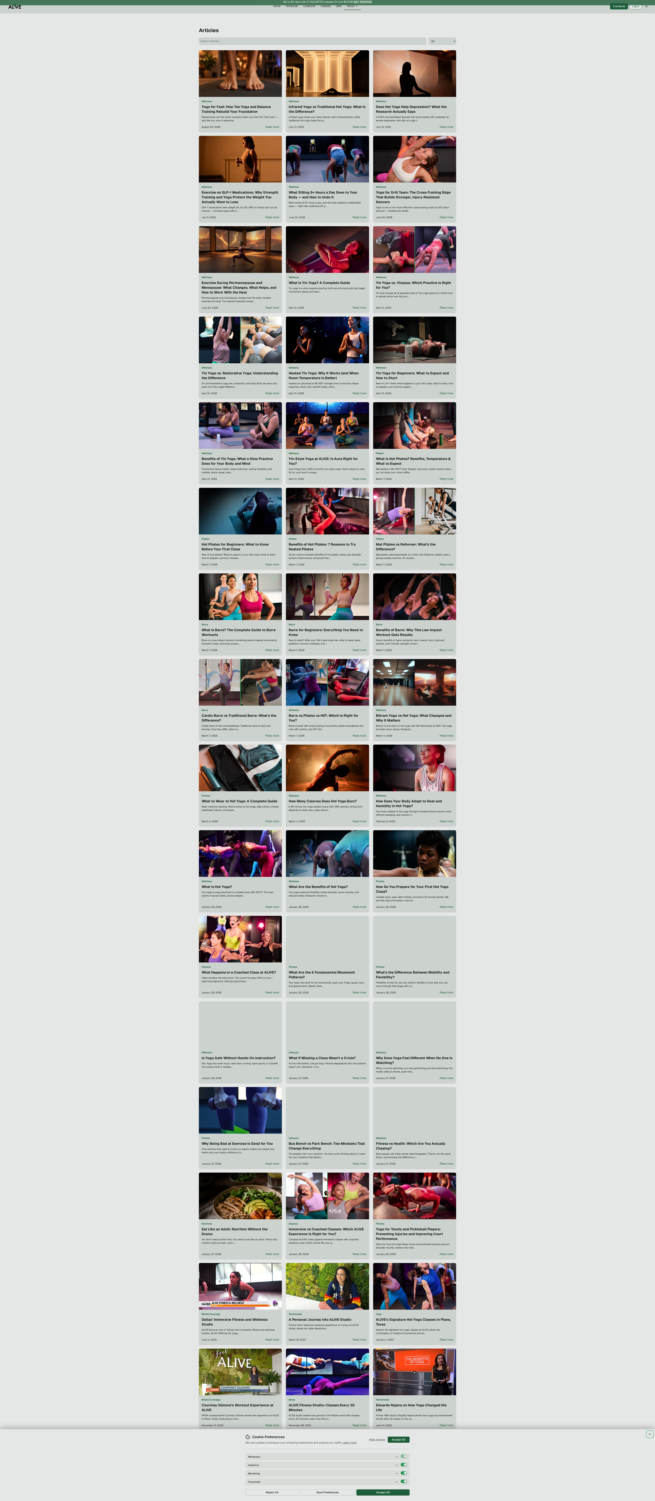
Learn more (350, 1442)
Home (276, 13)
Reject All (272, 1492)
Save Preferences (327, 1492)
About (351, 13)
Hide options (377, 1439)
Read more (272, 127)
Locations (309, 13)
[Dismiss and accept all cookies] (650, 1434)
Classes (325, 13)
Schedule (292, 13)
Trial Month (619, 13)
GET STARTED (362, 3)
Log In (635, 13)
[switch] (404, 1456)
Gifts (339, 13)
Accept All (398, 1439)
